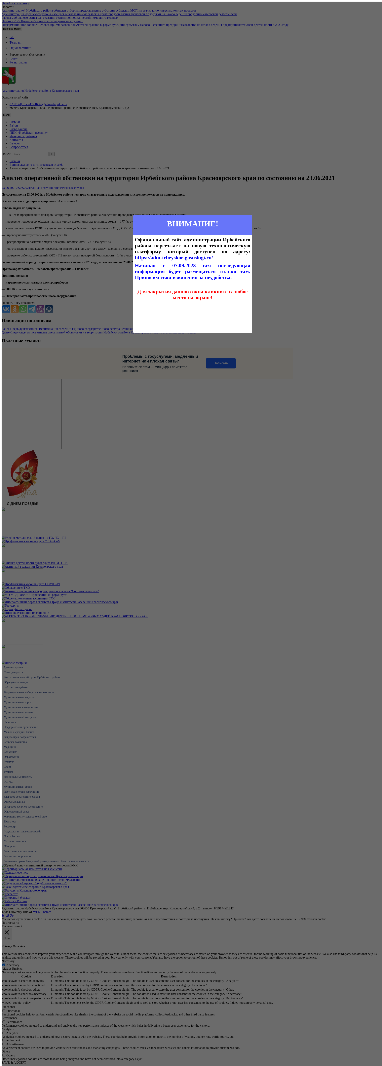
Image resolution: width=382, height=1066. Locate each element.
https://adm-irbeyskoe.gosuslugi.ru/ (174, 257)
